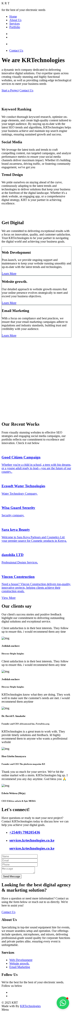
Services (14, 23)
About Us (15, 20)
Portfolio (14, 27)
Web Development (20, 960)
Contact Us (16, 50)
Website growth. (19, 963)
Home (13, 16)
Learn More (9, 273)
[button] (63, 1003)
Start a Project (10, 90)
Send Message (11, 876)
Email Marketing (19, 967)
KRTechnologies (30, 1006)
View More (9, 597)
